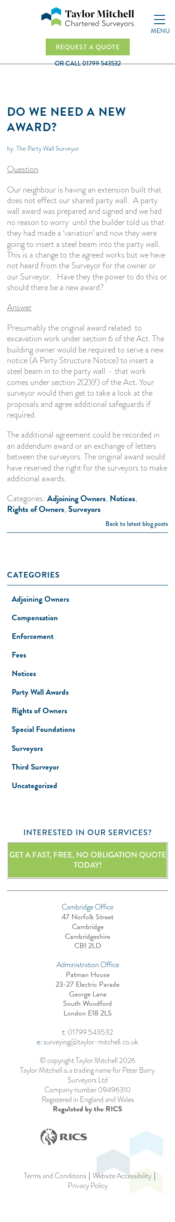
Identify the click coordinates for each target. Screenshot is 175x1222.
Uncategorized (34, 785)
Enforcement (33, 636)
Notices (122, 498)
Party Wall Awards (40, 692)
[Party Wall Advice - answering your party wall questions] (87, 17)
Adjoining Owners (76, 498)
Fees (19, 655)
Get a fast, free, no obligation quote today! (87, 860)
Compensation (35, 618)
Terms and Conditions (55, 1176)
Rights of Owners (35, 509)
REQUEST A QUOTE (88, 47)
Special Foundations (43, 729)
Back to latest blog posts (136, 523)
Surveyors (84, 509)
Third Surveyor (35, 767)
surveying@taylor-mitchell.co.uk (90, 1041)
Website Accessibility (122, 1176)
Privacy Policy (88, 1186)
